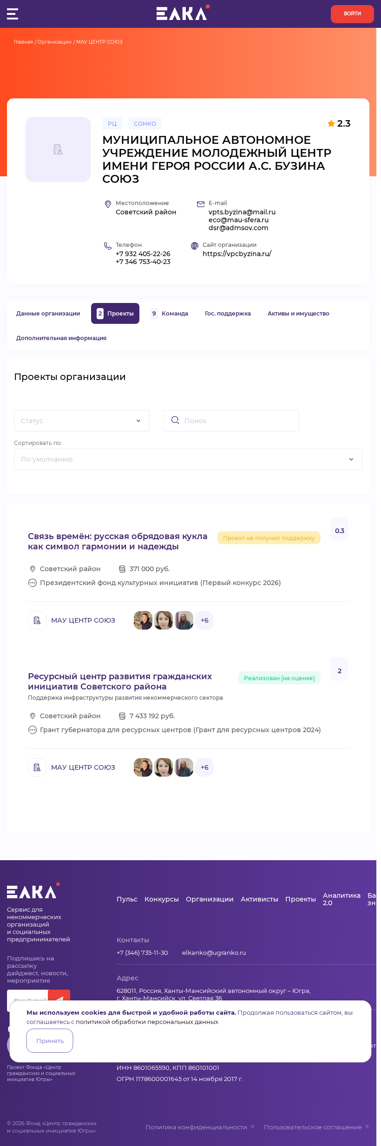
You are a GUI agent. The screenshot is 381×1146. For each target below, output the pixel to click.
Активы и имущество (298, 313)
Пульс (127, 899)
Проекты (116, 313)
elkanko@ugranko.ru (214, 952)
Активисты (259, 899)
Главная (23, 42)
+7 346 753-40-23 (143, 262)
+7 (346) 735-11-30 (142, 952)
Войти (352, 14)
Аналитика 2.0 (342, 899)
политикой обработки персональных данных (147, 1021)
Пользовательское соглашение (313, 1127)
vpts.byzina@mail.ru (242, 212)
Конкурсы (162, 899)
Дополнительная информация (61, 338)
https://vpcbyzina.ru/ (237, 254)
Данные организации (48, 313)
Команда (170, 313)
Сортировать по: (38, 442)
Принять (50, 1040)
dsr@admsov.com (239, 228)
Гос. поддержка (228, 313)
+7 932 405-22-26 (143, 254)
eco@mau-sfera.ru (239, 220)
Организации (55, 42)
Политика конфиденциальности (196, 1127)
